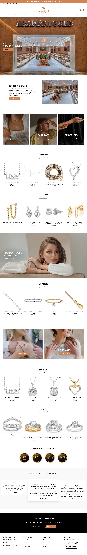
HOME (10, 15)
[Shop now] (16, 129)
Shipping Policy (26, 544)
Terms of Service (26, 546)
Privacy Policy (26, 540)
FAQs (19, 3)
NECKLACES (17, 15)
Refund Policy (26, 542)
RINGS (42, 15)
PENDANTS (49, 15)
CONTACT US (75, 15)
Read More (14, 98)
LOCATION (65, 15)
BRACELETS (34, 15)
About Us (9, 3)
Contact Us (14, 3)
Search (4, 3)
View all (43, 157)
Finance (58, 15)
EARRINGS (26, 15)
